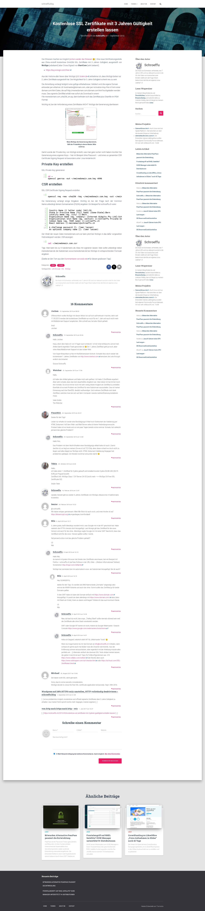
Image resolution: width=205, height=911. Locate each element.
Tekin (54, 463)
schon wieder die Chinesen (81, 59)
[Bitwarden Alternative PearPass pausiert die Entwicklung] (60, 816)
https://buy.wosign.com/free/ (58, 70)
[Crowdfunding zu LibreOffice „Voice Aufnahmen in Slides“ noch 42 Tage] (144, 816)
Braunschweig (140, 98)
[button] (136, 4)
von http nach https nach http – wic (60, 708)
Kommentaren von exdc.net (76, 259)
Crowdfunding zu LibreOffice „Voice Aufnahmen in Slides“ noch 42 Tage (142, 838)
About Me (144, 4)
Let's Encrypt (56, 269)
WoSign (67, 269)
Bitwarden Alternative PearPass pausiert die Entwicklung (61, 836)
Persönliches (140, 95)
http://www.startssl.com (90, 357)
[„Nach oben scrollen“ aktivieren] (201, 906)
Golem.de (83, 76)
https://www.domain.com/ (100, 597)
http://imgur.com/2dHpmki (72, 565)
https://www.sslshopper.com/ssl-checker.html (78, 661)
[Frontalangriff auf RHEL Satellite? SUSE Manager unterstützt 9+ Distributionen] (102, 816)
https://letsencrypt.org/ (59, 514)
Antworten (117, 332)
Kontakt (153, 4)
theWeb (61, 265)
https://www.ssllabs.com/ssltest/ (73, 658)
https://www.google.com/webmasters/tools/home (87, 628)
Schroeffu (58, 335)
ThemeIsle (159, 906)
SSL (62, 269)
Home (126, 4)
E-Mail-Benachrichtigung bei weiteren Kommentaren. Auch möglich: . (88, 754)
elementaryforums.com (143, 136)
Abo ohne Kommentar (112, 754)
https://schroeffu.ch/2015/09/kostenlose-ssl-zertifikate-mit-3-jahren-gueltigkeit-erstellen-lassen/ (79, 713)
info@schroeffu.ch (102, 644)
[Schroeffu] (47, 280)
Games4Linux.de (141, 128)
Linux (53, 265)
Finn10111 (56, 413)
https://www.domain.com (103, 595)
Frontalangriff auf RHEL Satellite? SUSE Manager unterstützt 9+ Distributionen (148, 165)
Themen (133, 4)
